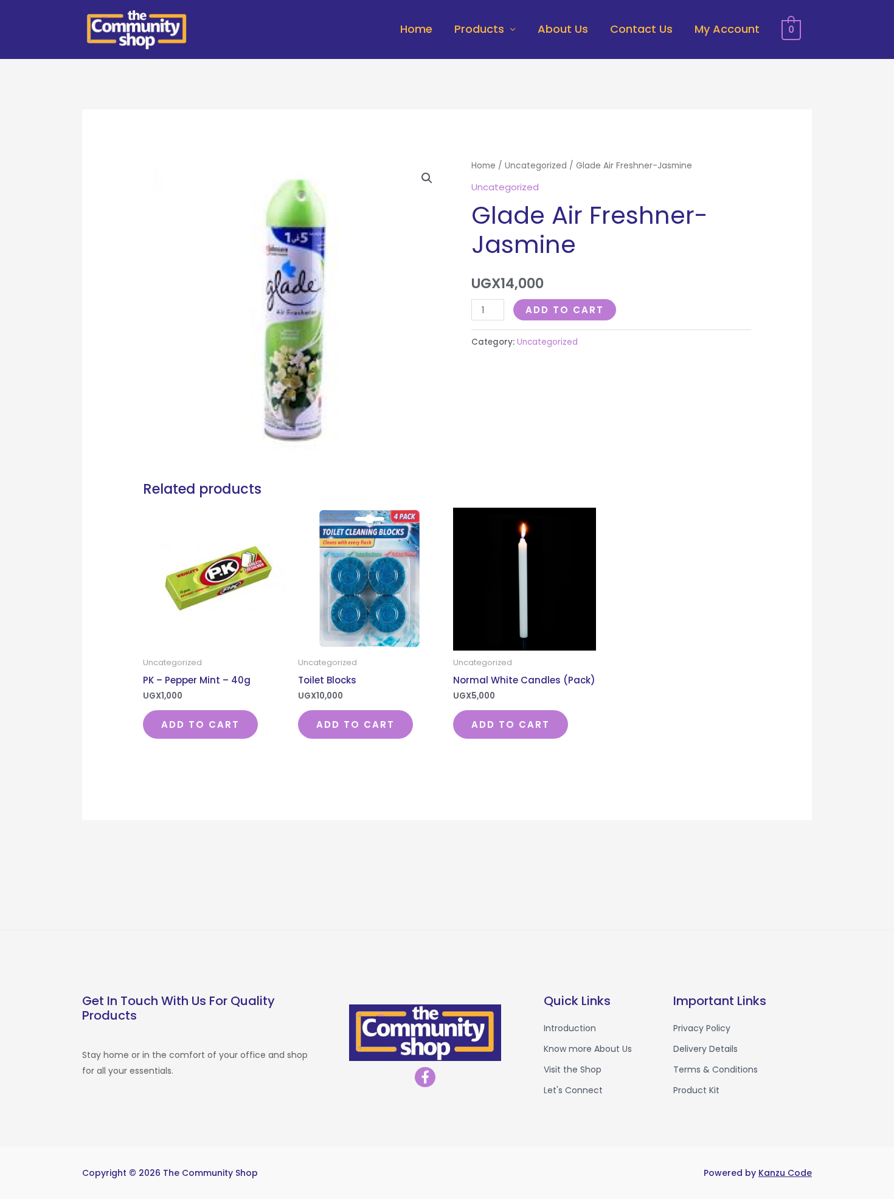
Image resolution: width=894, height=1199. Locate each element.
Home (416, 28)
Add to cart (564, 309)
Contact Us (641, 28)
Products (479, 28)
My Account (727, 28)
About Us (563, 28)
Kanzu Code (785, 1173)
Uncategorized (536, 165)
